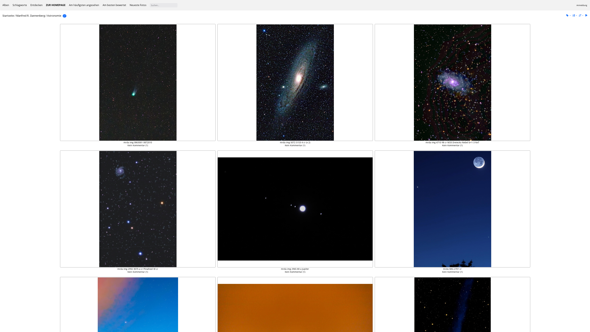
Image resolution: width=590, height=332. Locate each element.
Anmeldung (581, 5)
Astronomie (54, 15)
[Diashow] (586, 15)
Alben (5, 5)
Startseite (8, 15)
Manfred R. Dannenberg (30, 15)
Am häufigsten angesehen (84, 5)
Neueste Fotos (138, 5)
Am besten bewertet (114, 5)
